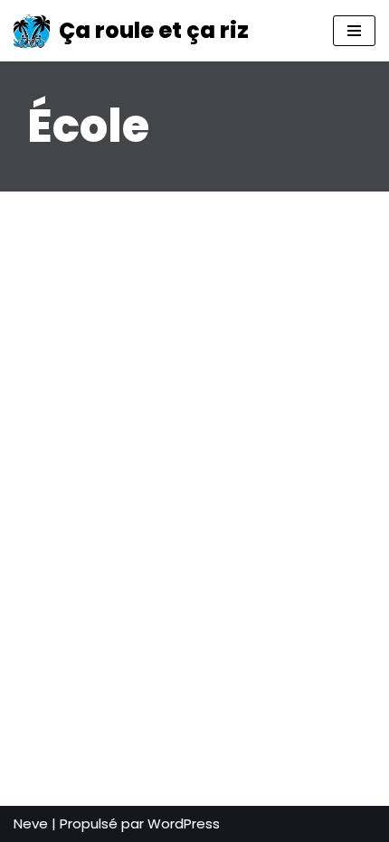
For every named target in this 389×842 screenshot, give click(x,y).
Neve (31, 823)
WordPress (183, 823)
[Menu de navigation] (354, 30)
